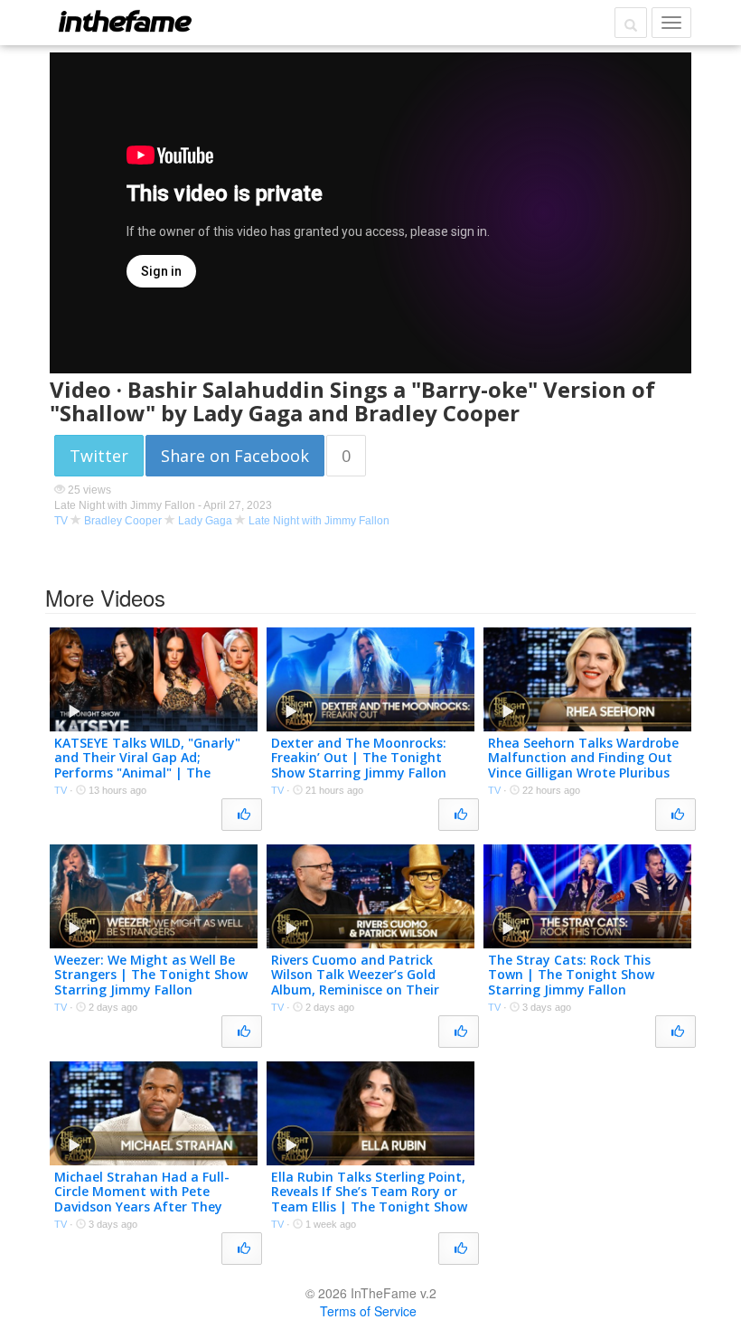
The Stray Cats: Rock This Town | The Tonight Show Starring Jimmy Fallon (571, 975)
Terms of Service (368, 1311)
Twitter (99, 456)
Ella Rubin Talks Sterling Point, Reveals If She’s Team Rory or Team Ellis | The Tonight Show (369, 1192)
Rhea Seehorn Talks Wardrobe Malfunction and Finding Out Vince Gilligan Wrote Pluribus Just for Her (583, 765)
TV (61, 520)
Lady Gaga (205, 520)
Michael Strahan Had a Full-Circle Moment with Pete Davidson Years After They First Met (142, 1199)
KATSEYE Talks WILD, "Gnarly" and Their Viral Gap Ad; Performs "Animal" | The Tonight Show (147, 765)
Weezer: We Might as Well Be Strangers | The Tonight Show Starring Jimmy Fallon (151, 975)
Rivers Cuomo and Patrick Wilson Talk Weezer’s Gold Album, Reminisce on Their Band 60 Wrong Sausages (355, 982)
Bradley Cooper (123, 520)
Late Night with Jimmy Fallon (319, 520)
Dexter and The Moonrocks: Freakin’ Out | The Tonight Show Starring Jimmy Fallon (358, 758)
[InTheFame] (124, 21)
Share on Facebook (235, 456)
